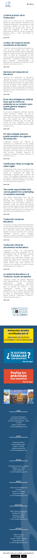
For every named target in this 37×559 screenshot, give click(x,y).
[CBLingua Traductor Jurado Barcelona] (8, 4)
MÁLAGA (18, 460)
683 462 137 (20, 541)
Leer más (6, 38)
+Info (24, 556)
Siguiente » (24, 314)
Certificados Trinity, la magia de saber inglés (18, 165)
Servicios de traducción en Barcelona (15, 73)
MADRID (18, 481)
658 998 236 (20, 517)
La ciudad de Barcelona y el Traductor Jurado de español (17, 275)
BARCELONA (18, 505)
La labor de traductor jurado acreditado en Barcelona (16, 44)
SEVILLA (18, 436)
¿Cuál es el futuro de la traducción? (14, 16)
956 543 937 (22, 425)
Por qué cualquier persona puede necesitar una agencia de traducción (17, 136)
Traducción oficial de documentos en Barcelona (15, 246)
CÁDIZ (18, 411)
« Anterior (14, 308)
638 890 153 (20, 470)
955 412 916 (21, 448)
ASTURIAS (18, 528)
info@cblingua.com (21, 427)
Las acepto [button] (15, 556)
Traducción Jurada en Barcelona (13, 220)
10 (17, 314)
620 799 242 (20, 494)
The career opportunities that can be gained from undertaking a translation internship (18, 192)
